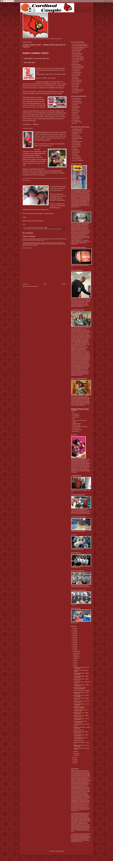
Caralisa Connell (34, 228)
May (75, 664)
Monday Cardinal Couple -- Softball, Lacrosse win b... (80, 713)
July (74, 660)
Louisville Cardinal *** (76, 423)
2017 (73, 644)
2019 (73, 640)
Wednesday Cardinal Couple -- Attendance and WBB (79, 707)
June (75, 662)
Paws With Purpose (76, 425)
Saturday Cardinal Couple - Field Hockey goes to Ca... (80, 738)
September (76, 656)
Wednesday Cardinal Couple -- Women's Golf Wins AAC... (79, 688)
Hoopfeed (74, 422)
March (75, 751)
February (76, 753)
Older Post (64, 284)
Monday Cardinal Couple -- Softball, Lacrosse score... (80, 732)
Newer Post (25, 284)
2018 (73, 642)
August (75, 658)
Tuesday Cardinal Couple (78, 730)
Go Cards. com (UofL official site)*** (79, 420)
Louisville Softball (41, 228)
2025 (73, 630)
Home (45, 284)
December (76, 651)
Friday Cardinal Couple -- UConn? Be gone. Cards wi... (81, 702)
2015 (73, 648)
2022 (73, 635)
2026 (73, 628)
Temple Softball (58, 228)
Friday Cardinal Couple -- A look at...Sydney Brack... (80, 722)
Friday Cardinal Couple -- (78, 740)
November (76, 653)
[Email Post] (46, 227)
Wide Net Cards (75, 431)
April (75, 665)
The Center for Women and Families (79, 426)
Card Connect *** (75, 417)
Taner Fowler (52, 228)
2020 (73, 639)
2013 (73, 757)
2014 (73, 649)
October (75, 655)
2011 (73, 761)
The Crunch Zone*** (76, 428)
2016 (73, 646)
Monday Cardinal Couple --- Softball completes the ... (80, 674)
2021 (73, 637)
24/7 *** (73, 412)
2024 (73, 631)
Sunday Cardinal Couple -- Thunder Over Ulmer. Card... (80, 716)
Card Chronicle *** (76, 415)
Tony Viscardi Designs (77, 429)
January (75, 755)
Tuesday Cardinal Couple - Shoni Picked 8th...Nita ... (80, 710)
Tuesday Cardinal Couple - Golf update (81, 690)
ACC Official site (75, 414)
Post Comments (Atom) (33, 286)
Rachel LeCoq (47, 228)
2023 (73, 633)
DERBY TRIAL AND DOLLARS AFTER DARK (33, 221)
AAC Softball (28, 228)
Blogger (62, 851)
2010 (73, 762)
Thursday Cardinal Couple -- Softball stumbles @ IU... (81, 685)
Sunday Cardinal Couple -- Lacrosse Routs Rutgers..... (81, 696)
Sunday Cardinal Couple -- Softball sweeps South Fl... (80, 735)
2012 (73, 759)
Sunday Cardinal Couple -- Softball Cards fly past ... (80, 677)
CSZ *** (73, 418)
